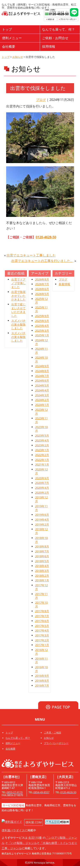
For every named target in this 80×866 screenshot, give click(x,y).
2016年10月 (41, 669)
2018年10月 (41, 540)
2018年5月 (42, 561)
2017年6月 (42, 621)
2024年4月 (42, 390)
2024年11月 (41, 351)
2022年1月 (42, 460)
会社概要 (8, 46)
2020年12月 (41, 471)
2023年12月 (41, 411)
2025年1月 (42, 335)
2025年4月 (42, 326)
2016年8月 (42, 681)
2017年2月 (42, 640)
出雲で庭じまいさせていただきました (18, 310)
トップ (7, 29)
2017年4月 (42, 630)
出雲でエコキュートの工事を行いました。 (42, 260)
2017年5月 (42, 626)
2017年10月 (41, 604)
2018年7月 (42, 551)
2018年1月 (42, 580)
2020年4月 (42, 488)
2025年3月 (42, 330)
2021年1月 (42, 464)
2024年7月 (42, 376)
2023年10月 (41, 429)
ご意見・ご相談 (52, 732)
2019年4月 (42, 519)
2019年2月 (42, 524)
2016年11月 (41, 660)
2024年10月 (41, 359)
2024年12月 (41, 342)
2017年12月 (41, 587)
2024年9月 (42, 366)
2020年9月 (42, 478)
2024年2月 (42, 400)
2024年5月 (42, 385)
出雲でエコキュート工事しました (31, 255)
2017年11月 (41, 596)
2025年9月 (42, 316)
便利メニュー (12, 38)
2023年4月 (42, 440)
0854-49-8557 (41, 792)
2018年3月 (42, 571)
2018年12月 (41, 531)
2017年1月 (42, 645)
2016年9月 (42, 676)
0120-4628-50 (46, 237)
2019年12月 (41, 499)
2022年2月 (42, 455)
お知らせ (17, 57)
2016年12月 (41, 652)
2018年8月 (42, 546)
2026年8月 (42, 279)
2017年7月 (42, 616)
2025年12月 (41, 301)
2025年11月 (41, 309)
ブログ (41, 99)
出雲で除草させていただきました (18, 295)
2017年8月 (42, 611)
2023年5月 (42, 435)
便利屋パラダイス (13, 830)
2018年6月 (42, 556)
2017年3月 (42, 635)
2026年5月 (42, 294)
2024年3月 (42, 395)
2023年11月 (41, 420)
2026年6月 (42, 289)
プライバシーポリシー (56, 743)
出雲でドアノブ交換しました (18, 283)
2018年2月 (42, 576)
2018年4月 (42, 566)
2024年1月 (42, 405)
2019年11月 (41, 508)
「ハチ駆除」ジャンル (22, 843)
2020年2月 (42, 493)
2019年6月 (42, 515)
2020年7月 (42, 483)
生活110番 (34, 837)
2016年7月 (42, 685)
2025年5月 (42, 321)
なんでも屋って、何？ (58, 29)
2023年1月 (42, 450)
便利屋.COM (33, 822)
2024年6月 (42, 380)
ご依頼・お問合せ (55, 38)
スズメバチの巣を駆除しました (18, 324)
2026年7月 (42, 284)
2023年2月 (42, 445)
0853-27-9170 (15, 792)
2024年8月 (42, 371)
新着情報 (64, 284)
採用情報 (48, 46)
